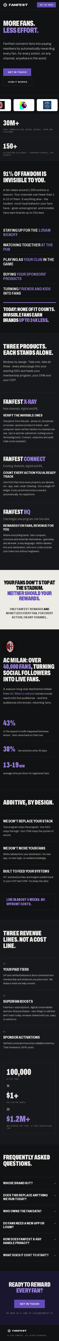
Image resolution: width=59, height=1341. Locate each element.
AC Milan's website (22, 693)
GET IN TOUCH (46, 5)
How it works (17, 82)
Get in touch (17, 72)
